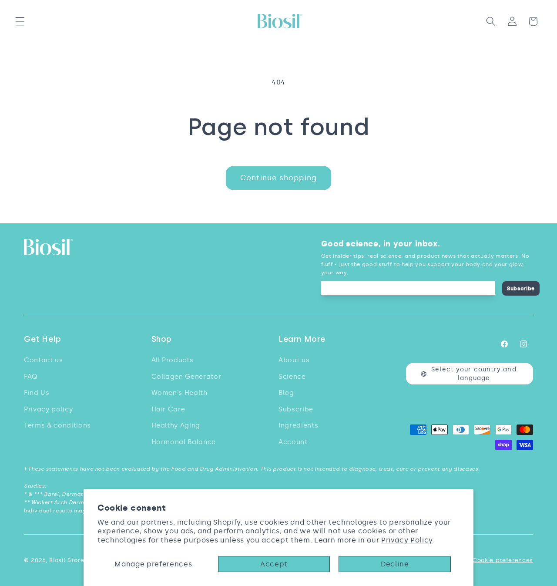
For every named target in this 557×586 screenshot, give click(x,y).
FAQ (30, 376)
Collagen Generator (186, 376)
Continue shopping (278, 177)
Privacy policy (48, 409)
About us (293, 360)
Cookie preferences (503, 560)
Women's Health (179, 392)
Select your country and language (473, 373)
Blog (286, 392)
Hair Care (168, 409)
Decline (395, 564)
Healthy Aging (176, 425)
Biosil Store (66, 560)
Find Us (37, 392)
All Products (172, 360)
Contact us (43, 360)
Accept (274, 564)
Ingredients (298, 425)
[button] (20, 21)
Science (292, 376)
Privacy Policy (407, 540)
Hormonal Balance (183, 442)
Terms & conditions (57, 425)
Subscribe (521, 288)
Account (293, 442)
